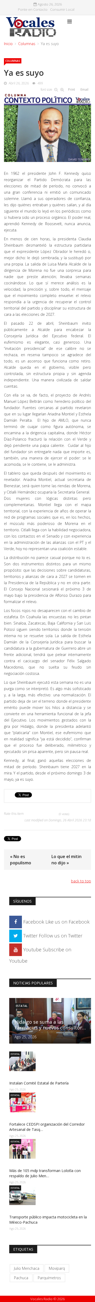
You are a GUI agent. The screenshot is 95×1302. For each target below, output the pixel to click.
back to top (81, 880)
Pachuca (21, 1277)
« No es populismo (20, 860)
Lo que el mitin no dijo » (66, 860)
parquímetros (49, 1277)
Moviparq (57, 1268)
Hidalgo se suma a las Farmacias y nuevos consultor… (50, 1025)
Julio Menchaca (26, 1268)
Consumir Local (62, 9)
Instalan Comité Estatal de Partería (39, 1083)
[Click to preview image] (47, 126)
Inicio (8, 43)
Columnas (26, 43)
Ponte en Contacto (33, 9)
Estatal (21, 1006)
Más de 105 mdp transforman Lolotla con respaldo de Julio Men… (45, 1173)
